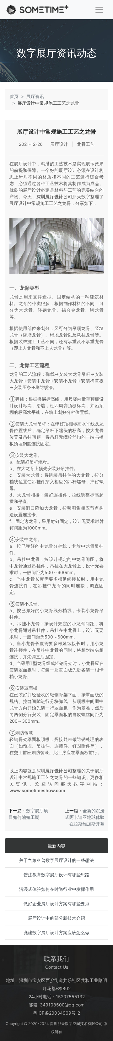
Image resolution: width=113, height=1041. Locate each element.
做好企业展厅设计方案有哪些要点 (56, 903)
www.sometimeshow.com (37, 790)
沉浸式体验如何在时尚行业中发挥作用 (56, 889)
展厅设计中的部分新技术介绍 (56, 918)
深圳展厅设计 (49, 196)
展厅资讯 (35, 96)
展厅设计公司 (58, 770)
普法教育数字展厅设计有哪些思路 (56, 874)
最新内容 (56, 845)
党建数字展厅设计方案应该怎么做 (56, 932)
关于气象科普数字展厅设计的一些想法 (56, 860)
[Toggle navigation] (99, 9)
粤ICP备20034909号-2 (56, 1013)
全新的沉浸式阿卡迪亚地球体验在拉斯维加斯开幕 (85, 817)
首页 (14, 96)
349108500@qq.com (62, 1004)
